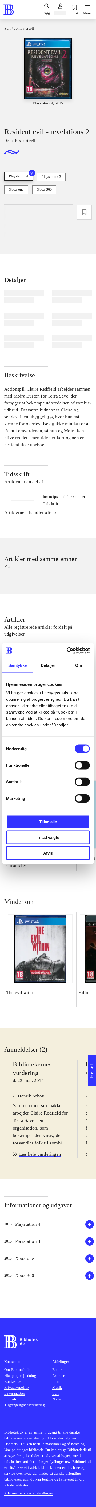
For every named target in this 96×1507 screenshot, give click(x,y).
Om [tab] (78, 665)
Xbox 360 (44, 190)
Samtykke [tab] (17, 665)
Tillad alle (48, 821)
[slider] (48, 78)
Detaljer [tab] (48, 665)
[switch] (82, 765)
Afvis (48, 853)
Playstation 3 (51, 177)
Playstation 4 (18, 176)
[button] (48, 1224)
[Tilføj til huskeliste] (84, 212)
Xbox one (16, 190)
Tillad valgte (48, 837)
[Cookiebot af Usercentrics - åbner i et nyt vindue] (68, 650)
